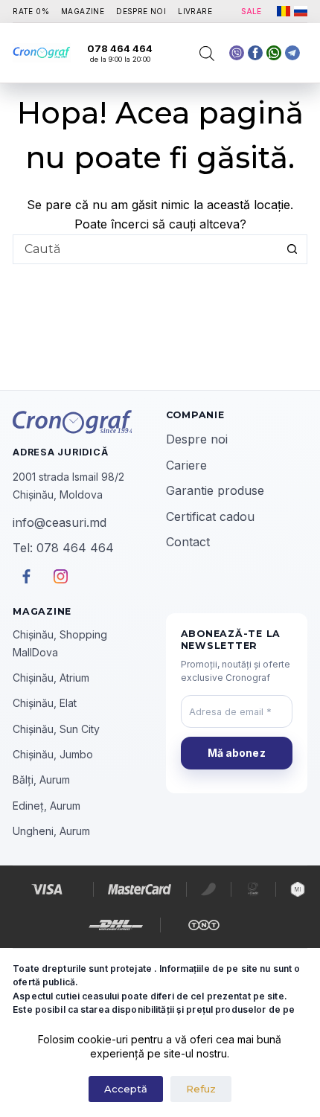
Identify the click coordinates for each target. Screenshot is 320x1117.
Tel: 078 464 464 (63, 547)
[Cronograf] (83, 422)
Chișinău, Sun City (56, 729)
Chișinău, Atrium (51, 677)
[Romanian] (283, 11)
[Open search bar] (206, 53)
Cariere (186, 465)
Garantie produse (215, 490)
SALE (251, 11)
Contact (188, 541)
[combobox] (145, 249)
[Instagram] (292, 52)
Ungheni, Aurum (51, 831)
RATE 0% (31, 11)
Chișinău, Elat (45, 703)
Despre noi (197, 439)
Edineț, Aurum (46, 805)
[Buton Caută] (292, 249)
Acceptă (125, 1089)
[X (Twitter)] (236, 52)
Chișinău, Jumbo (53, 754)
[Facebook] (273, 52)
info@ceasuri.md (59, 522)
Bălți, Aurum (41, 779)
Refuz (201, 1089)
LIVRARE (195, 11)
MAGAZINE (82, 11)
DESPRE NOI (141, 11)
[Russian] (300, 11)
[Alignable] (255, 52)
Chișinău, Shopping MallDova (60, 643)
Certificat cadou (210, 516)
